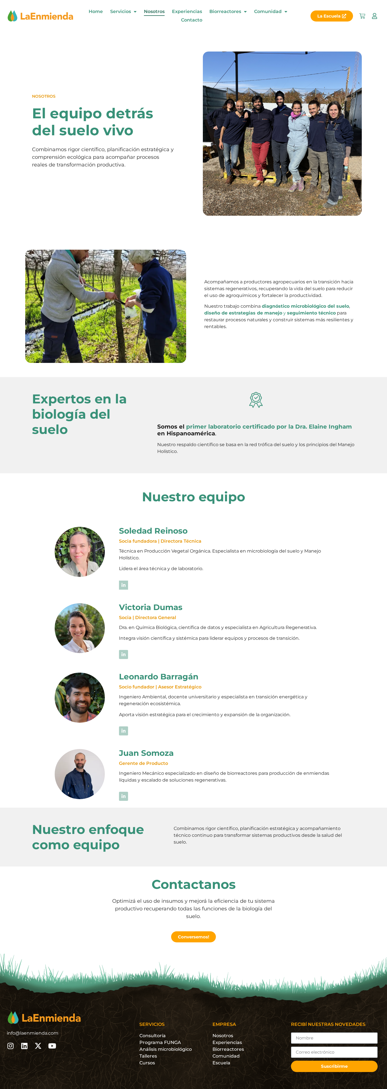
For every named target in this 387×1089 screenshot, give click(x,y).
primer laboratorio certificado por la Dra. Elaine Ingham (269, 426)
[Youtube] (52, 1045)
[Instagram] (10, 1045)
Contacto (191, 20)
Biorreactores (225, 11)
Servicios (120, 11)
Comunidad (268, 11)
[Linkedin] (24, 1045)
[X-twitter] (38, 1045)
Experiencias (187, 11)
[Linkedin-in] (123, 585)
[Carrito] (362, 16)
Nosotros (154, 11)
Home (96, 11)
